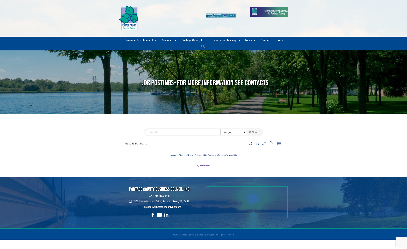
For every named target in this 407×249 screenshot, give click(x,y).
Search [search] (256, 123)
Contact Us (232, 147)
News (248, 31)
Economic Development (138, 31)
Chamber (167, 31)
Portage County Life (194, 31)
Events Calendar (195, 147)
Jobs (280, 31)
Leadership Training (225, 31)
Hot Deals (208, 147)
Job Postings (220, 147)
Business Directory (178, 147)
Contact (265, 31)
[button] (250, 135)
